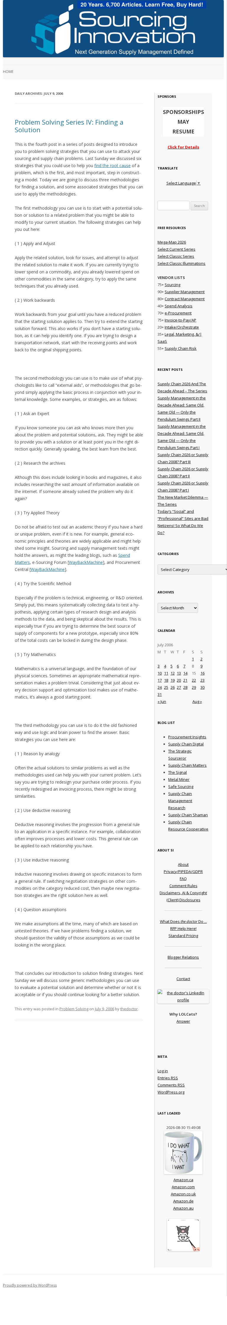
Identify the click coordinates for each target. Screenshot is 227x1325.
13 (179, 673)
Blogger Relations (183, 957)
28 (185, 687)
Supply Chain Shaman (188, 814)
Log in (163, 1070)
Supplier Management (185, 291)
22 (194, 680)
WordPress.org (171, 1092)
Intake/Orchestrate (182, 327)
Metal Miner (178, 779)
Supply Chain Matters (187, 765)
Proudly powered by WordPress (30, 1285)
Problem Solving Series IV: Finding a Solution (69, 126)
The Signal (177, 772)
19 (173, 680)
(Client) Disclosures (183, 900)
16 (202, 673)
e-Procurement (178, 313)
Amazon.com (183, 1186)
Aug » (197, 701)
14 (185, 673)
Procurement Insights (187, 737)
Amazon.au (183, 1208)
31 (160, 694)
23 (202, 680)
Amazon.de (183, 1201)
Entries (168, 1078)
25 (166, 687)
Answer (183, 1021)
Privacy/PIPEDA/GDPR (183, 871)
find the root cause (112, 165)
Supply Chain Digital (186, 744)
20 (179, 680)
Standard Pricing (183, 935)
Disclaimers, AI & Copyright (183, 892)
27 (179, 687)
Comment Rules (183, 885)
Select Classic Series (176, 256)
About (183, 864)
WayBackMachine (86, 562)
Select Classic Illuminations (181, 263)
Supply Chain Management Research (180, 800)
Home (8, 71)
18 (166, 680)
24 (160, 687)
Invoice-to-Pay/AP (180, 320)
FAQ (183, 878)
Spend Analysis (178, 306)
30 (202, 687)
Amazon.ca (183, 1179)
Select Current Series (176, 249)
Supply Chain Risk (181, 348)
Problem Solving (73, 1008)
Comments (171, 1085)
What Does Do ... (183, 921)
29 (194, 687)
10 (160, 673)
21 (185, 680)
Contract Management (185, 298)
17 (160, 680)
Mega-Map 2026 (172, 242)
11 (166, 673)
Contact (183, 978)
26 (173, 687)
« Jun (162, 701)
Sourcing (172, 284)
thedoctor (129, 1008)
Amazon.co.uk (183, 1194)
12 (173, 673)
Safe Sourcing (180, 786)
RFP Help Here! (183, 928)
